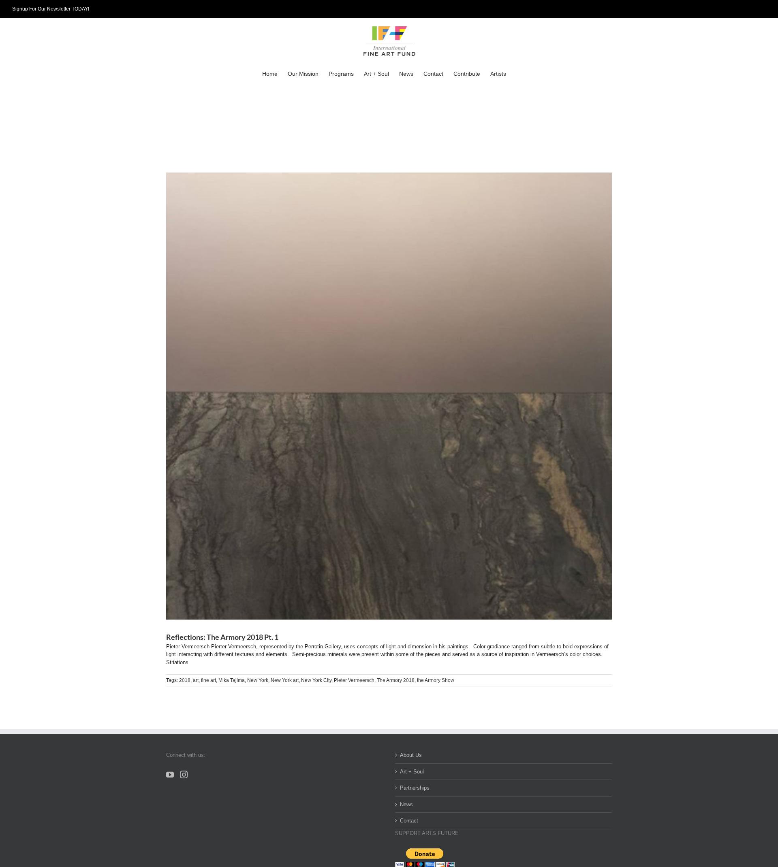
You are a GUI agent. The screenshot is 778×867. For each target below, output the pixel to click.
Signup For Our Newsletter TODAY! (50, 9)
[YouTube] (170, 774)
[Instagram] (184, 774)
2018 (184, 680)
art (196, 680)
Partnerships (415, 788)
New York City (316, 680)
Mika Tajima (231, 680)
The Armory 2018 (396, 680)
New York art (285, 680)
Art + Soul (412, 772)
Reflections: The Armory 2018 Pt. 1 (222, 637)
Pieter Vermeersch (354, 680)
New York (257, 680)
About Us (411, 755)
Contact (409, 821)
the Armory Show (435, 680)
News (406, 804)
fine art (208, 680)
